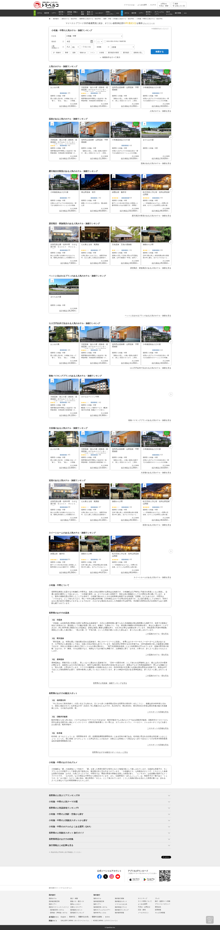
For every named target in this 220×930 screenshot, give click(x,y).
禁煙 (66, 52)
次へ (171, 85)
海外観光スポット (121, 901)
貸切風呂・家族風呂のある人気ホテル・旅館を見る (150, 268)
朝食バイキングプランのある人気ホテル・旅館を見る (149, 420)
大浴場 (101, 52)
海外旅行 (96, 895)
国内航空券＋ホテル (57, 910)
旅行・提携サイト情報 (162, 901)
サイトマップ (142, 898)
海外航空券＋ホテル (100, 907)
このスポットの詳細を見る (158, 712)
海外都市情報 (119, 913)
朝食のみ (83, 52)
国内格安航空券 (54, 901)
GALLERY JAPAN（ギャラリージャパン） (75, 920)
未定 (68, 41)
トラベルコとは (129, 5)
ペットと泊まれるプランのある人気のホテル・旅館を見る (148, 316)
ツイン (92, 52)
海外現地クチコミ (121, 907)
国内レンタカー (75, 904)
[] (148, 23)
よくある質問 (142, 5)
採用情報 (158, 910)
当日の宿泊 (116, 41)
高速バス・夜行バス (77, 901)
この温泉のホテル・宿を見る (157, 634)
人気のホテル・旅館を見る (160, 111)
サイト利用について (145, 901)
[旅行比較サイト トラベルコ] (49, 19)
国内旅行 (52, 895)
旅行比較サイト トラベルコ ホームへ (60, 888)
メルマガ (153, 5)
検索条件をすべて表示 (111, 57)
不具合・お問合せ (144, 907)
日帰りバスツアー (76, 907)
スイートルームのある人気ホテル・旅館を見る (152, 577)
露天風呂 (126, 52)
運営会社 (158, 907)
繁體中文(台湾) (83, 917)
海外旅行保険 (119, 898)
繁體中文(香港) (97, 917)
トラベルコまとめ (121, 904)
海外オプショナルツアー (101, 910)
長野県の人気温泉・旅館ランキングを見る (110, 683)
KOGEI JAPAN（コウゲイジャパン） (105, 920)
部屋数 (99, 47)
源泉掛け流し (138, 52)
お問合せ (163, 5)
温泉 (73, 52)
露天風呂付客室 (113, 52)
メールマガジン (143, 913)
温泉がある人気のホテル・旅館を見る (156, 163)
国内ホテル (53, 898)
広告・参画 (142, 910)
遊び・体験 (74, 898)
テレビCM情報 (160, 913)
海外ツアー (97, 904)
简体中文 (72, 917)
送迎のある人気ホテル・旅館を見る (157, 525)
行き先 (53, 36)
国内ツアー (53, 904)
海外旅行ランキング (122, 910)
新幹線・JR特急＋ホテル (58, 913)
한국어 (107, 917)
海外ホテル (97, 898)
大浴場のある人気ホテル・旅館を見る (156, 473)
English (63, 917)
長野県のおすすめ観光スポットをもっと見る (110, 752)
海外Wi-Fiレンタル (99, 913)
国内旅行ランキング (77, 913)
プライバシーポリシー (162, 904)
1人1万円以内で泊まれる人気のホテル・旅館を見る (150, 368)
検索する (160, 52)
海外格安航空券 (98, 901)
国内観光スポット (76, 910)
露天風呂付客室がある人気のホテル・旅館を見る (151, 216)
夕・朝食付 (57, 52)
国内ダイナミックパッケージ (59, 907)
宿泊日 (53, 41)
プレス (157, 898)
